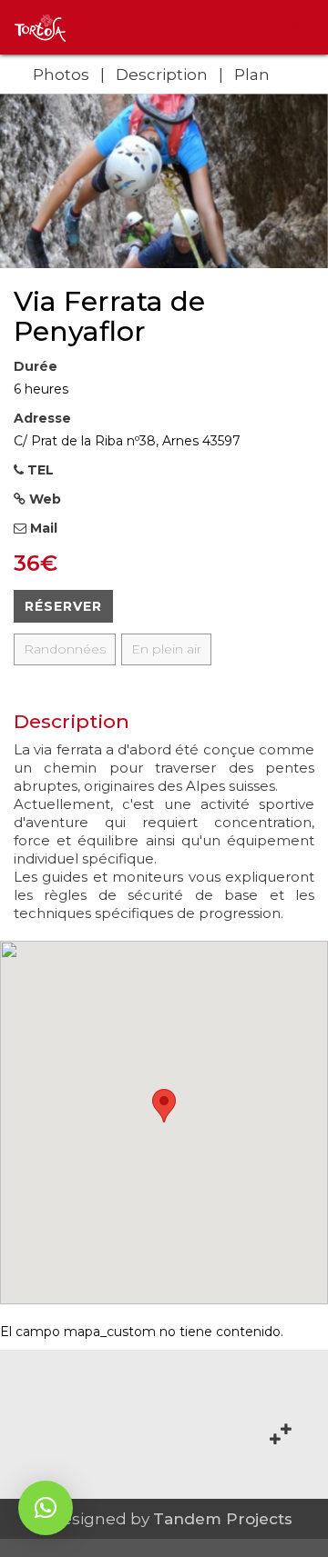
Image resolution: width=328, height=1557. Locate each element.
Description (162, 74)
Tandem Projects (222, 1519)
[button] (45, 1508)
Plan (252, 74)
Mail (41, 528)
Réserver (63, 606)
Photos (61, 74)
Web (43, 499)
